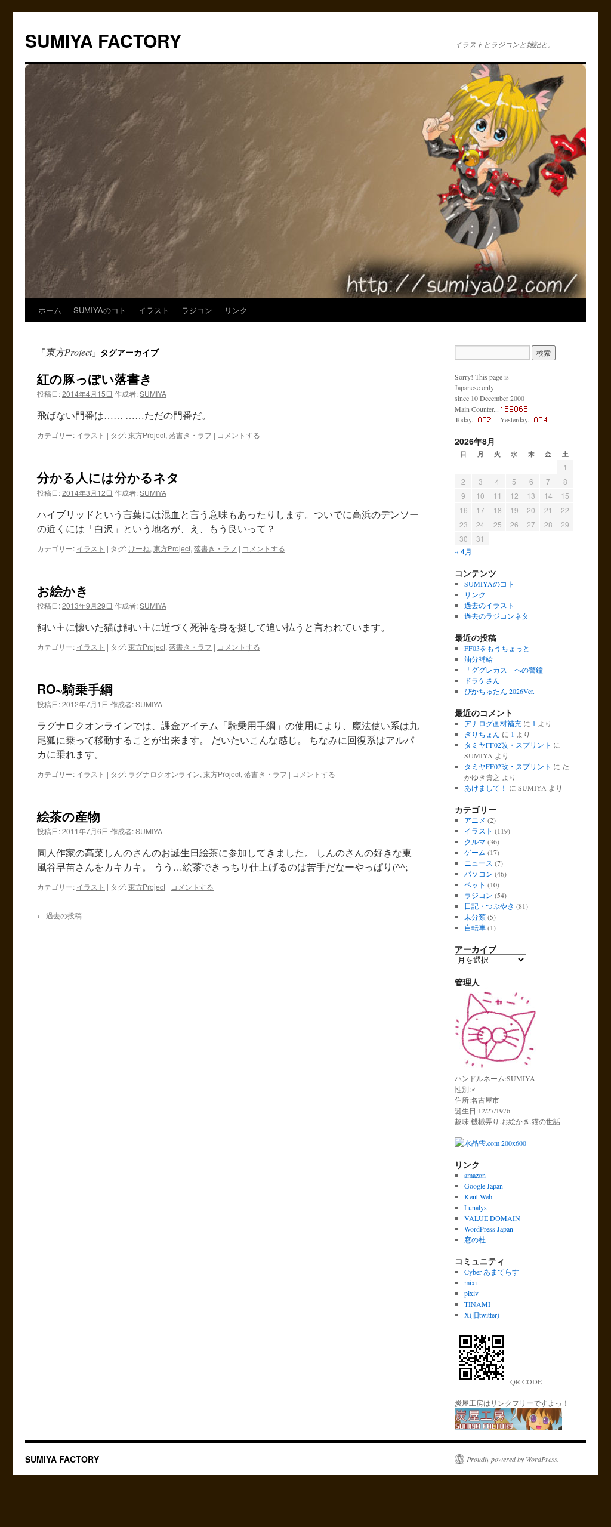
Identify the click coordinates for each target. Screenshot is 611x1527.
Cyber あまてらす (491, 1271)
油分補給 (478, 659)
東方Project (146, 435)
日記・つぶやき (489, 906)
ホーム (49, 310)
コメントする (238, 435)
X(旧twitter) (481, 1314)
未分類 (475, 916)
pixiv (471, 1293)
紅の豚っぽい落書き (95, 378)
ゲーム (475, 852)
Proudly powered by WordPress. (513, 1459)
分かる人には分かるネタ (108, 477)
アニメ (475, 820)
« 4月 (463, 551)
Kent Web (478, 1196)
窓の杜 (475, 1239)
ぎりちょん (482, 734)
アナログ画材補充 (492, 723)
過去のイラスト (489, 605)
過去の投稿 (59, 915)
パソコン (478, 873)
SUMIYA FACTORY (103, 40)
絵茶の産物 (68, 816)
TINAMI (477, 1304)
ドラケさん (482, 680)
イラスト (153, 310)
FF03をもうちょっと (497, 648)
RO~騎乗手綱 (75, 689)
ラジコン (196, 310)
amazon (475, 1175)
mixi (470, 1282)
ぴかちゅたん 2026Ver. (499, 691)
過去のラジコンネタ (496, 616)
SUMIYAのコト (99, 310)
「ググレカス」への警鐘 (503, 669)
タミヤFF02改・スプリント (507, 744)
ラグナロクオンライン (164, 774)
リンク (236, 310)
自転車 (475, 927)
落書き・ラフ (190, 435)
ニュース (478, 863)
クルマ (475, 841)
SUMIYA (153, 393)
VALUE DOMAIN (492, 1218)
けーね (139, 548)
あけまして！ (485, 787)
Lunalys (475, 1207)
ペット (475, 884)
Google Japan (483, 1185)
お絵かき (63, 590)
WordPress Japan (488, 1228)
